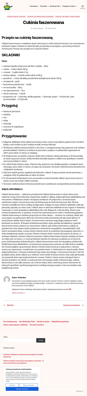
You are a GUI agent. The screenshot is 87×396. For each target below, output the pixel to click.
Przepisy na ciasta (68, 6)
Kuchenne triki (54, 6)
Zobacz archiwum (18, 293)
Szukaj (5, 337)
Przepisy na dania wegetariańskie (40, 16)
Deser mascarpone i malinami (15, 325)
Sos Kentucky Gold (27, 321)
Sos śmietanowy (10, 321)
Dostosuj (12, 385)
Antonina (40, 28)
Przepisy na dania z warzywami (67, 16)
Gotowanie (33, 6)
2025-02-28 (52, 28)
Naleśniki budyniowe (60, 321)
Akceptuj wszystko (22, 389)
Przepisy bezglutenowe (16, 16)
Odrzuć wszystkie (28, 385)
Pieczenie (43, 6)
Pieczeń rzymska (37, 325)
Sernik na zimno (43, 321)
